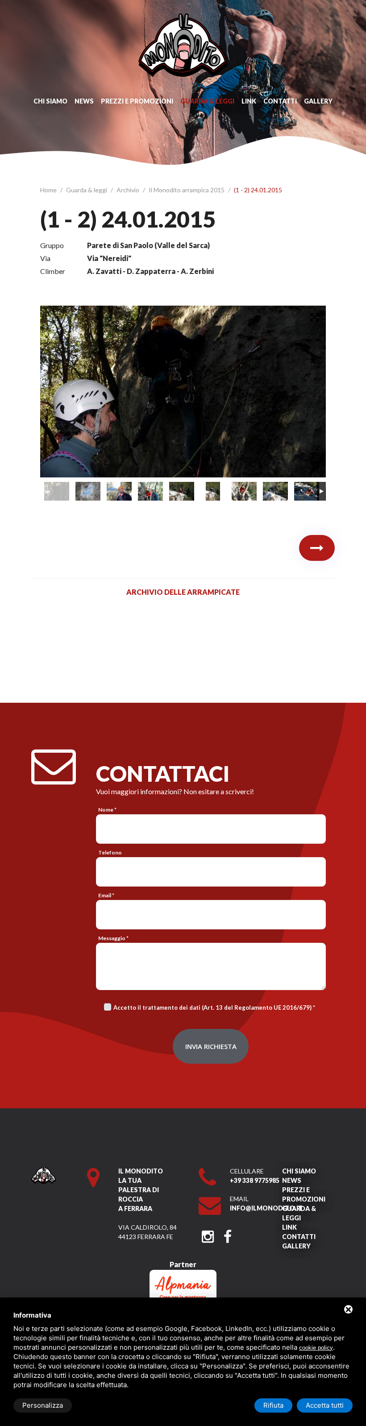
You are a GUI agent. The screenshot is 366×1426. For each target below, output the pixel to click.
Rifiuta (273, 1405)
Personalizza (42, 1405)
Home (49, 190)
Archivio (128, 190)
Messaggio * (113, 938)
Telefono (110, 852)
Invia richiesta (211, 1046)
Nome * (107, 809)
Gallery (318, 101)
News (84, 101)
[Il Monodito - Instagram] (208, 1234)
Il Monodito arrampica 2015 (187, 190)
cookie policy (316, 1347)
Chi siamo (50, 101)
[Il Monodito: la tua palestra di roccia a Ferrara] (183, 17)
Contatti (280, 101)
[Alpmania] (183, 1274)
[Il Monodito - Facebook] (227, 1234)
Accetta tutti (325, 1405)
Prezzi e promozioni (137, 101)
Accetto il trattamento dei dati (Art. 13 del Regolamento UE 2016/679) (212, 1007)
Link (248, 101)
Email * (106, 895)
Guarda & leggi (207, 101)
